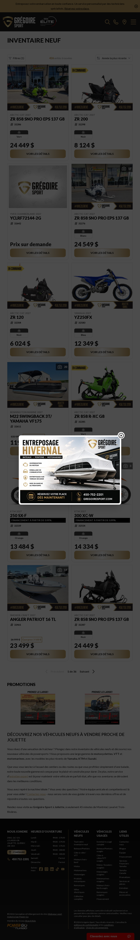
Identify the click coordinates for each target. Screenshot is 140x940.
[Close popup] (121, 435)
